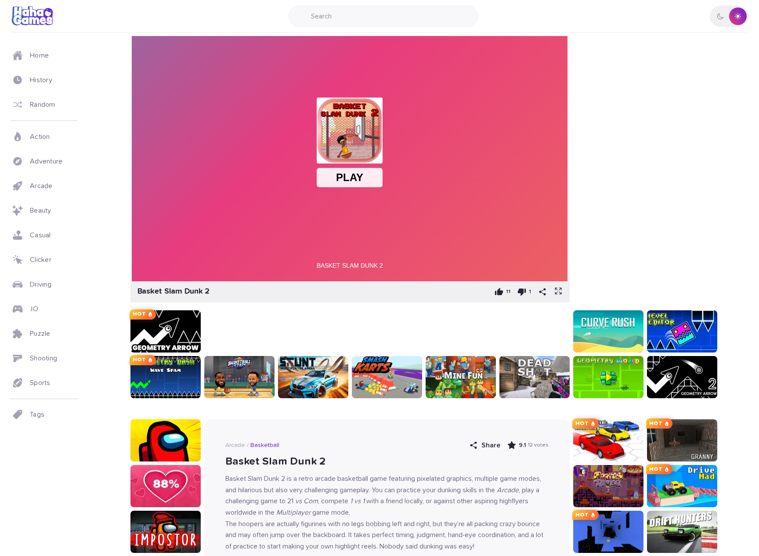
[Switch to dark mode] (729, 16)
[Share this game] (542, 291)
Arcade (235, 445)
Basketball (264, 445)
